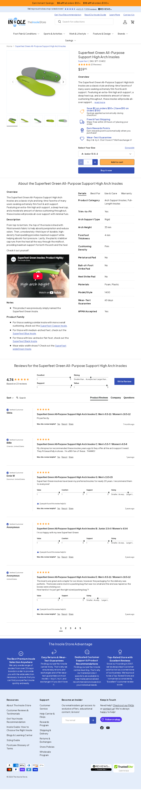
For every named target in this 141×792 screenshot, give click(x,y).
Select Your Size (86, 147)
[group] (21, 379)
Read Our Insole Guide (95, 14)
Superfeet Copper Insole (53, 325)
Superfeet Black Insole (25, 341)
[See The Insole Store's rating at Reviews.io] (101, 768)
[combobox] (84, 22)
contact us (108, 708)
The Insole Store (20, 777)
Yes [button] (58, 424)
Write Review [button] (124, 381)
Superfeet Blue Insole (24, 333)
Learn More (114, 14)
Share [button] (71, 424)
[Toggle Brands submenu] (127, 33)
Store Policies (47, 746)
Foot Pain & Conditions (24, 33)
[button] (133, 22)
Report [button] (64, 424)
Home (9, 46)
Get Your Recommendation (67, 14)
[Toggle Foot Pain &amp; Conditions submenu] (38, 33)
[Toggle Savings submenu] (75, 40)
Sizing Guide (13, 740)
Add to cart (117, 162)
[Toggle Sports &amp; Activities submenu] (64, 33)
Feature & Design (102, 33)
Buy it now (106, 170)
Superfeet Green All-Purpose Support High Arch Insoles (40, 46)
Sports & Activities (53, 33)
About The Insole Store (19, 705)
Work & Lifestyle (77, 33)
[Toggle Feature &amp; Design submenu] (112, 33)
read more (99, 102)
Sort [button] (9, 398)
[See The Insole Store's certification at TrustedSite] (123, 768)
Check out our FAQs (123, 705)
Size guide (129, 147)
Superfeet (83, 61)
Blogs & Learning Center (19, 735)
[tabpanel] (106, 256)
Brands (121, 33)
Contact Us (128, 14)
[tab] (82, 193)
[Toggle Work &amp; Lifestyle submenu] (88, 33)
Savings (69, 40)
